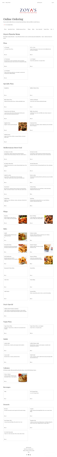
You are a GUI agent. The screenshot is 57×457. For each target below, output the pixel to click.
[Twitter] (28, 454)
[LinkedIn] (30, 454)
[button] (15, 47)
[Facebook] (26, 454)
